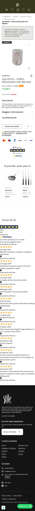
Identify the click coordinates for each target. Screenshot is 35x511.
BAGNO (15, 16)
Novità (20, 454)
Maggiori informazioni (12, 112)
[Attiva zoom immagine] (29, 68)
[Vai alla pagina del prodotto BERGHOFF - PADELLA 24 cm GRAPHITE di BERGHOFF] (12, 188)
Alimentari (21, 448)
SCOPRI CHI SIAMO (8, 416)
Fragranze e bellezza (9, 448)
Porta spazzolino (9, 19)
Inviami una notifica (12, 126)
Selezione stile (23, 445)
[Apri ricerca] (12, 9)
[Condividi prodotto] (31, 75)
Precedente (4, 244)
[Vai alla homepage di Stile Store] (17, 4)
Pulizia (4, 454)
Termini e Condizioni (9, 499)
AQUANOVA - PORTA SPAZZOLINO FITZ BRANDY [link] (15, 22)
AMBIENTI (7, 16)
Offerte (4, 457)
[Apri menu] (7, 10)
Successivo (13, 244)
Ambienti (21, 451)
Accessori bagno (26, 16)
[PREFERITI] (23, 9)
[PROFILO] (17, 9)
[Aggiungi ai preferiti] (29, 45)
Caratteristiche (9, 117)
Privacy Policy (6, 495)
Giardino (4, 451)
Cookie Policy (17, 495)
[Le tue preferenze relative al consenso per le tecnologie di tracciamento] (3, 507)
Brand (4, 445)
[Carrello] (28, 9)
